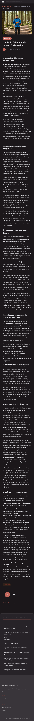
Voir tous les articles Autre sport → (13, 603)
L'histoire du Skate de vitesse (11, 643)
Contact (4, 710)
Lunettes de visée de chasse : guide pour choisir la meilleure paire (17, 633)
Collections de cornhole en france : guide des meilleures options (15, 647)
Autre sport (10, 6)
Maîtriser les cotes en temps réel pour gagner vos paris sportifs (16, 638)
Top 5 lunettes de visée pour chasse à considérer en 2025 (17, 653)
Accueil (4, 6)
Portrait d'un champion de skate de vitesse (14, 623)
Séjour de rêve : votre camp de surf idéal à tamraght (15, 670)
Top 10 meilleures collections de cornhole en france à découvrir (15, 664)
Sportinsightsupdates (12, 2)
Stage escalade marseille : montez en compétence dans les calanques (16, 659)
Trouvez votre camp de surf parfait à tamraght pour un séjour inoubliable (17, 627)
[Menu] (30, 1)
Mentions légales (6, 707)
